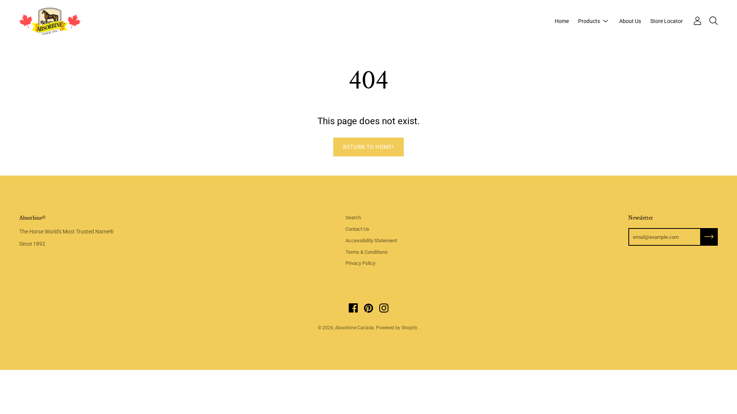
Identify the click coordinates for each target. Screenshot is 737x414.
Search (353, 217)
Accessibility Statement (371, 240)
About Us (630, 21)
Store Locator (666, 21)
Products (589, 21)
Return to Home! (368, 147)
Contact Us (357, 229)
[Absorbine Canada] (50, 21)
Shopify (409, 327)
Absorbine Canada (354, 327)
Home (562, 21)
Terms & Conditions (366, 252)
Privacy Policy (360, 263)
